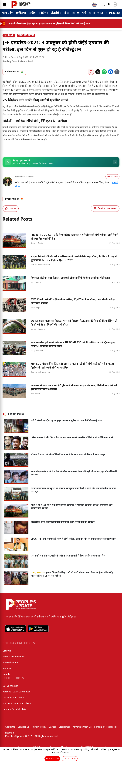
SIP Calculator (10, 686)
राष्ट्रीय (32, 13)
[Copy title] (116, 71)
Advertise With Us (82, 727)
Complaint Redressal (105, 727)
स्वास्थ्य (75, 13)
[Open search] (103, 4)
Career (52, 727)
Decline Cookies (69, 759)
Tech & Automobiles (13, 656)
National (7, 668)
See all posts (112, 177)
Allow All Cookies (52, 759)
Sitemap (9, 732)
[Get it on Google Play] (38, 628)
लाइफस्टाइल (112, 13)
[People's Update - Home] (21, 4)
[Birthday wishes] (94, 4)
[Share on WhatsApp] (104, 71)
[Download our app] (115, 4)
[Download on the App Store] (15, 628)
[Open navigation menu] (5, 4)
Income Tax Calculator (15, 709)
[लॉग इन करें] (108, 4)
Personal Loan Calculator (16, 691)
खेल (66, 13)
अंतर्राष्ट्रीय (56, 13)
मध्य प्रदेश (7, 13)
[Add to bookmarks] (91, 72)
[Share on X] (97, 71)
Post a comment (107, 208)
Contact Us (23, 727)
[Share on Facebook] (110, 71)
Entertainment (10, 662)
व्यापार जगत (96, 13)
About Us (10, 727)
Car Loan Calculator (13, 697)
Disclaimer (64, 727)
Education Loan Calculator (17, 703)
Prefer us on (12, 199)
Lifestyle (7, 650)
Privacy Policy (39, 727)
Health (6, 674)
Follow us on (12, 71)
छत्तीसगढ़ (21, 13)
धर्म (84, 13)
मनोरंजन (43, 13)
